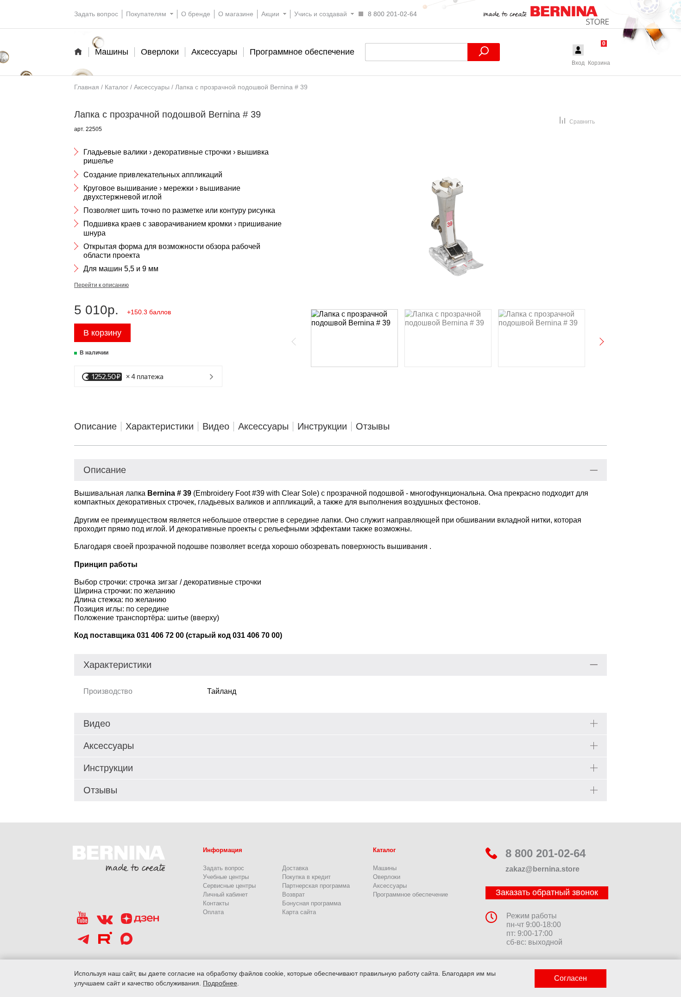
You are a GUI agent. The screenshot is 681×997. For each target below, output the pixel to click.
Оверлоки (386, 876)
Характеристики (160, 426)
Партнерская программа (316, 885)
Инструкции (322, 426)
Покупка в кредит (306, 876)
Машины (385, 868)
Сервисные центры (229, 885)
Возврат (293, 894)
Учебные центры (226, 876)
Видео (215, 426)
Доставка (295, 868)
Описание (95, 426)
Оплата (213, 912)
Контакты (216, 903)
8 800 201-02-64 (545, 853)
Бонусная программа (311, 903)
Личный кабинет (225, 894)
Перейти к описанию (101, 285)
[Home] (81, 51)
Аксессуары (263, 426)
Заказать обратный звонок (547, 892)
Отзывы (373, 426)
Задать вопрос (223, 868)
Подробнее (220, 983)
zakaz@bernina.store (542, 869)
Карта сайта (299, 912)
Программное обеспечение (410, 894)
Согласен (570, 978)
